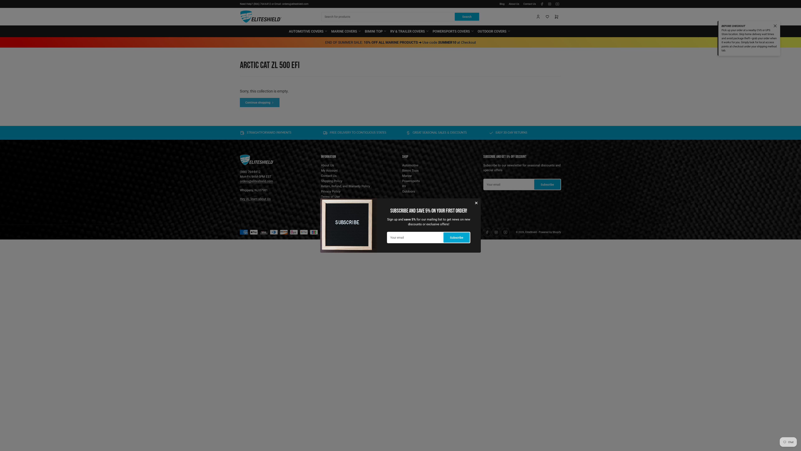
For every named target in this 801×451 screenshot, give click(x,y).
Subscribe (456, 237)
